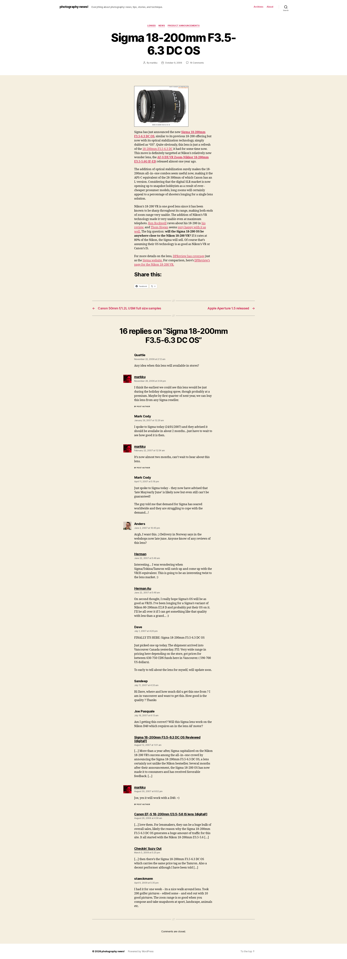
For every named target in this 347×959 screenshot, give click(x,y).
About (270, 6)
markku (153, 62)
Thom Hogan (159, 227)
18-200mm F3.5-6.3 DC (157, 149)
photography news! (74, 6)
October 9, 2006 (173, 62)
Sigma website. (153, 260)
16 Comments (197, 62)
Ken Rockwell (157, 223)
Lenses (151, 25)
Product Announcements (184, 25)
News (161, 25)
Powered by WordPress (141, 951)
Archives (258, 6)
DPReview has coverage (189, 256)
